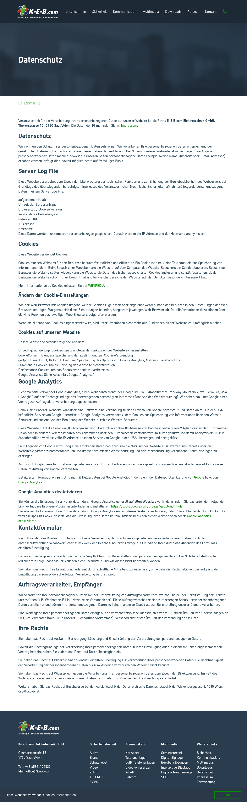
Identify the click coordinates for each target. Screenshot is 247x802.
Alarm (94, 752)
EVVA (94, 782)
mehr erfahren (66, 795)
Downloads (205, 767)
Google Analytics (30, 482)
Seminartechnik (172, 752)
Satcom (130, 777)
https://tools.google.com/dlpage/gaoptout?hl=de (147, 506)
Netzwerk (132, 752)
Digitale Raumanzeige (176, 772)
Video (94, 767)
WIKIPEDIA (96, 285)
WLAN (129, 772)
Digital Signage (172, 757)
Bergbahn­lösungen (174, 762)
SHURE (166, 777)
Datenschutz (29, 103)
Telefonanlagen (136, 757)
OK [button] (228, 795)
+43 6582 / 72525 (38, 766)
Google (199, 477)
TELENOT (96, 777)
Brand (94, 757)
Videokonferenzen (138, 767)
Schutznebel (98, 762)
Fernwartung (206, 782)
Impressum (129, 125)
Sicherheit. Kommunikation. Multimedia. (208, 757)
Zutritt (94, 772)
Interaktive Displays (175, 767)
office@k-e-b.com (38, 771)
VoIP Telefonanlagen (140, 762)
